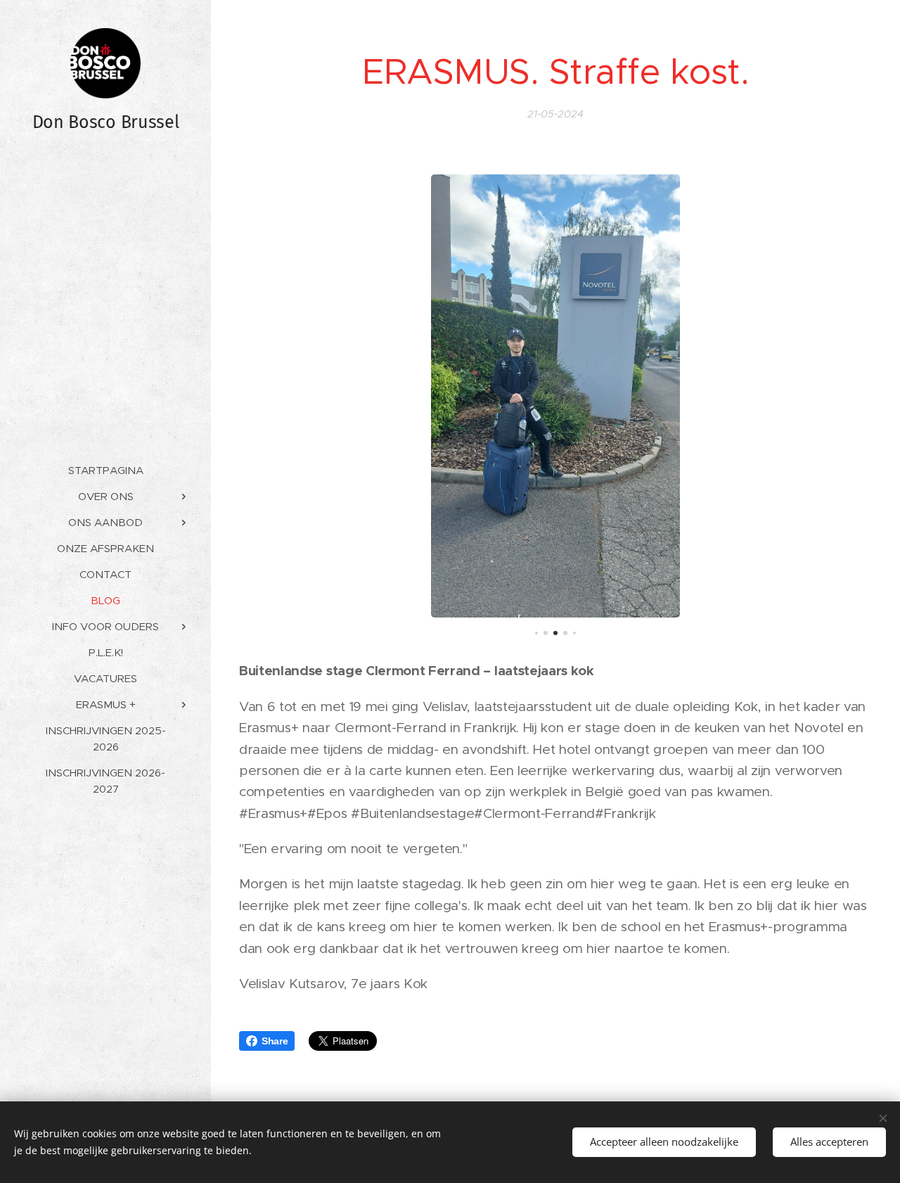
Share (275, 1041)
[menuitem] (105, 470)
